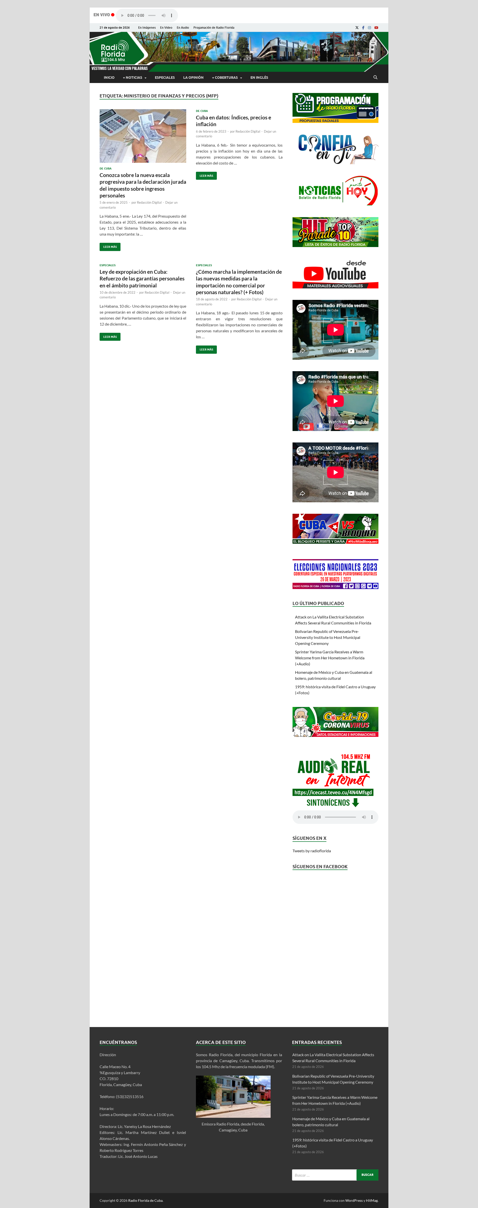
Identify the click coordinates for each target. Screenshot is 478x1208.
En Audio (183, 27)
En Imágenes (147, 27)
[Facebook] (363, 27)
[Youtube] (376, 27)
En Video (166, 27)
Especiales (165, 78)
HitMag (372, 1200)
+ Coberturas (225, 78)
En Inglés (259, 78)
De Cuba (106, 168)
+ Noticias (132, 78)
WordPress (354, 1200)
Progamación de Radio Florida (213, 27)
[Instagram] (369, 27)
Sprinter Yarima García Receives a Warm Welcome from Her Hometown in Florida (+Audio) (329, 657)
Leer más (108, 246)
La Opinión (193, 78)
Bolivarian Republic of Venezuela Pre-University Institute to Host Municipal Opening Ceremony (327, 637)
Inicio (109, 78)
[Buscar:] (335, 1175)
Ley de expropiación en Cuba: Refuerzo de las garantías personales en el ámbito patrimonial (142, 278)
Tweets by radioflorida (312, 850)
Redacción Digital (149, 202)
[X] (357, 27)
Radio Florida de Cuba (145, 1200)
